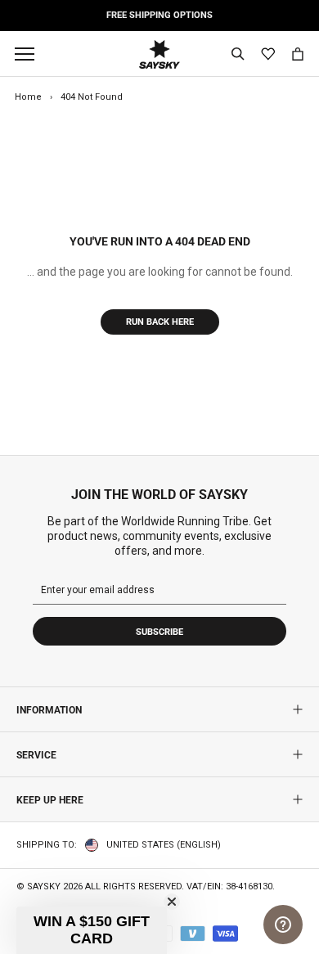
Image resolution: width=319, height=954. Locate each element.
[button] (91, 930)
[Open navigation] (29, 54)
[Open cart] (297, 54)
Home (28, 97)
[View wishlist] (268, 54)
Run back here (160, 322)
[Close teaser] (172, 901)
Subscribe (159, 632)
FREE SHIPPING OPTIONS (159, 15)
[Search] (238, 54)
